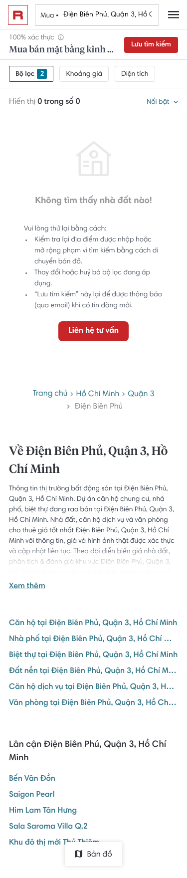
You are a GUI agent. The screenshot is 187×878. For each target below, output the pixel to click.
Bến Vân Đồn (32, 779)
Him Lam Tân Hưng (43, 811)
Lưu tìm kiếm (151, 44)
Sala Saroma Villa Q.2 (48, 827)
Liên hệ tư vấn (93, 331)
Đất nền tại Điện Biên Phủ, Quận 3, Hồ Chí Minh (93, 671)
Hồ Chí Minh (97, 395)
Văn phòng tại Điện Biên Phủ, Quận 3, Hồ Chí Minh (93, 703)
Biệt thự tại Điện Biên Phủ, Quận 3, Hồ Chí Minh (93, 655)
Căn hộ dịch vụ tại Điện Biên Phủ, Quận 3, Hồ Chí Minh (93, 687)
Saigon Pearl (32, 795)
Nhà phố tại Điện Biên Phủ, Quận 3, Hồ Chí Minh (93, 640)
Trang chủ (50, 394)
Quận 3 (141, 395)
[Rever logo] (18, 15)
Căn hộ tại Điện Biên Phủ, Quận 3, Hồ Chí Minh (93, 624)
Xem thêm (27, 587)
